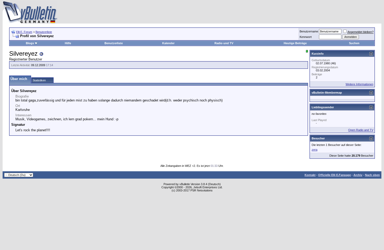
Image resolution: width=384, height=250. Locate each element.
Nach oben (372, 175)
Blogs (30, 43)
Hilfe (68, 43)
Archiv (357, 175)
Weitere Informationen (359, 84)
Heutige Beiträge (295, 43)
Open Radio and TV (360, 130)
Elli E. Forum (24, 31)
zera (314, 149)
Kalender (168, 43)
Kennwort (306, 36)
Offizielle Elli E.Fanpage (334, 175)
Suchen (354, 43)
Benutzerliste (44, 31)
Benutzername (309, 31)
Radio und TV (223, 43)
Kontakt (310, 175)
